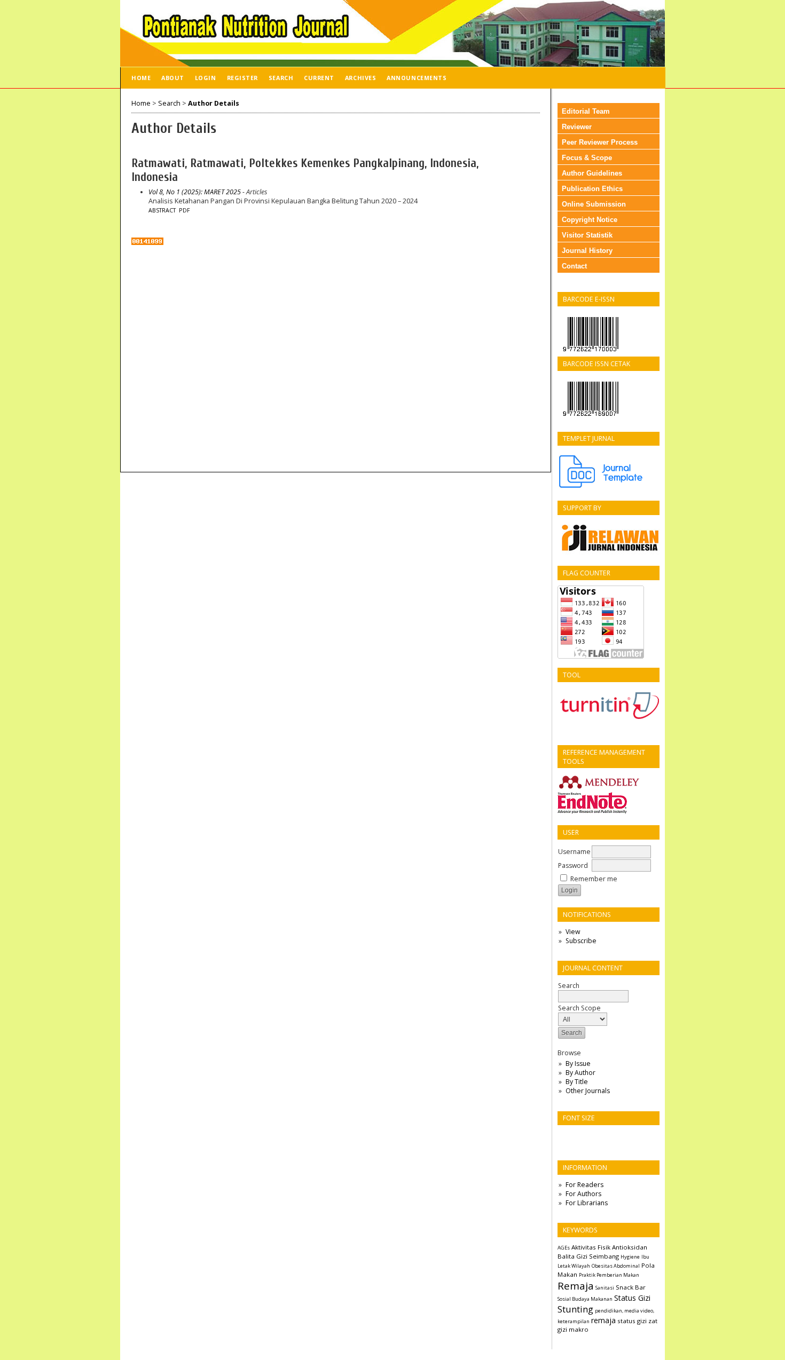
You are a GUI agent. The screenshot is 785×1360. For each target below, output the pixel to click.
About (172, 78)
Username (574, 851)
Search (281, 78)
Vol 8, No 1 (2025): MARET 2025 (194, 191)
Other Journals (588, 1090)
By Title (577, 1081)
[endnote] (592, 812)
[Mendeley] (599, 787)
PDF (184, 210)
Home (141, 78)
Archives (360, 78)
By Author (580, 1072)
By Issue (578, 1063)
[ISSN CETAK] (591, 418)
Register (242, 78)
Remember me (593, 878)
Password (573, 865)
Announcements (416, 78)
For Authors (583, 1193)
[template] (605, 487)
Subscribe (581, 940)
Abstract (162, 210)
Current (319, 78)
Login (205, 78)
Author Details (213, 103)
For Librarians (587, 1202)
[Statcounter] (147, 242)
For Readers (584, 1184)
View (573, 931)
